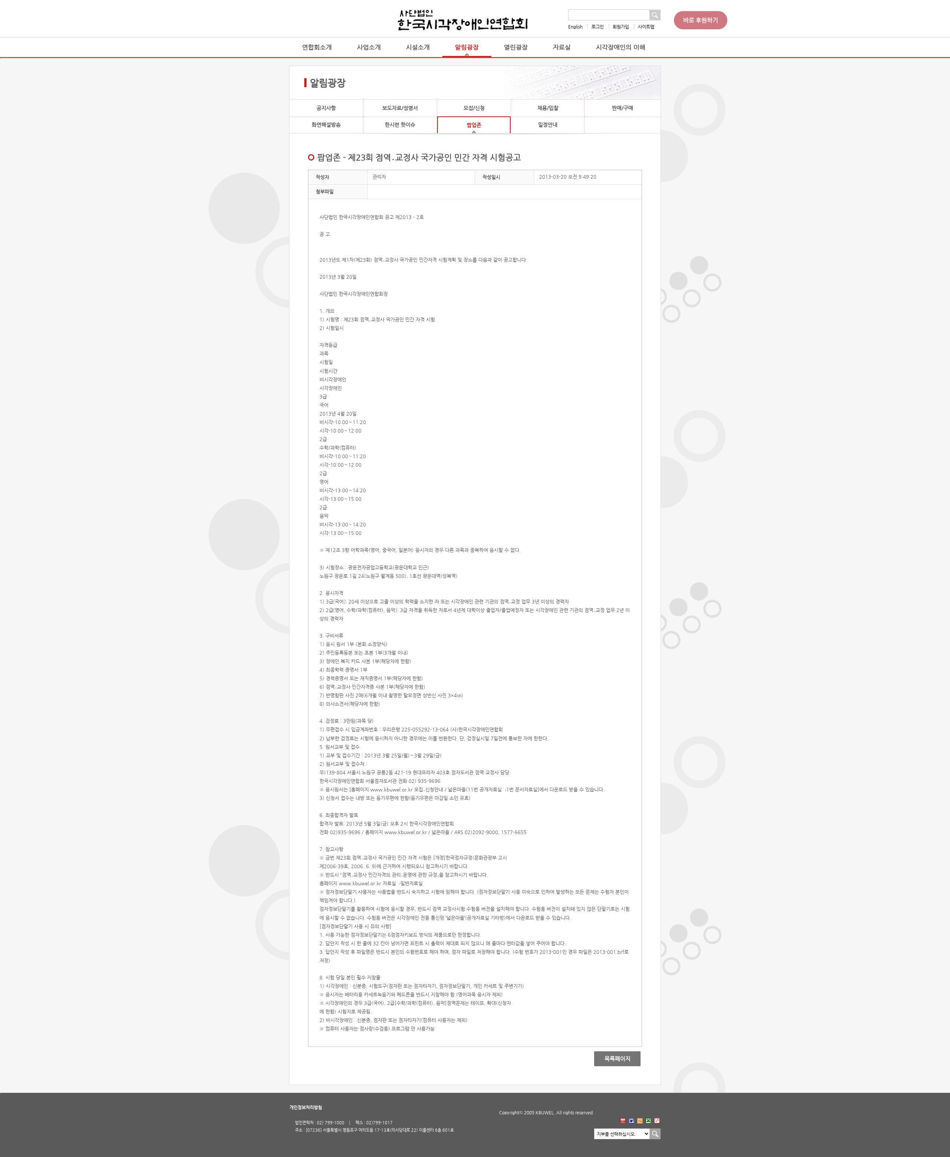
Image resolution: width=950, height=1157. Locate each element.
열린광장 (516, 47)
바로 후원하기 (700, 20)
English (575, 26)
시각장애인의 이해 (620, 47)
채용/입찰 (547, 108)
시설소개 (418, 47)
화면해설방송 (326, 125)
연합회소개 (317, 47)
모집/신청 (474, 108)
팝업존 (474, 125)
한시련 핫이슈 (400, 125)
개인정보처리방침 (305, 1107)
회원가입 (621, 26)
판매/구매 (622, 108)
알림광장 (467, 47)
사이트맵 (646, 26)
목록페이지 (612, 1058)
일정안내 (547, 125)
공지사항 (326, 108)
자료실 (562, 47)
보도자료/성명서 (400, 108)
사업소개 (369, 47)
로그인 (598, 26)
